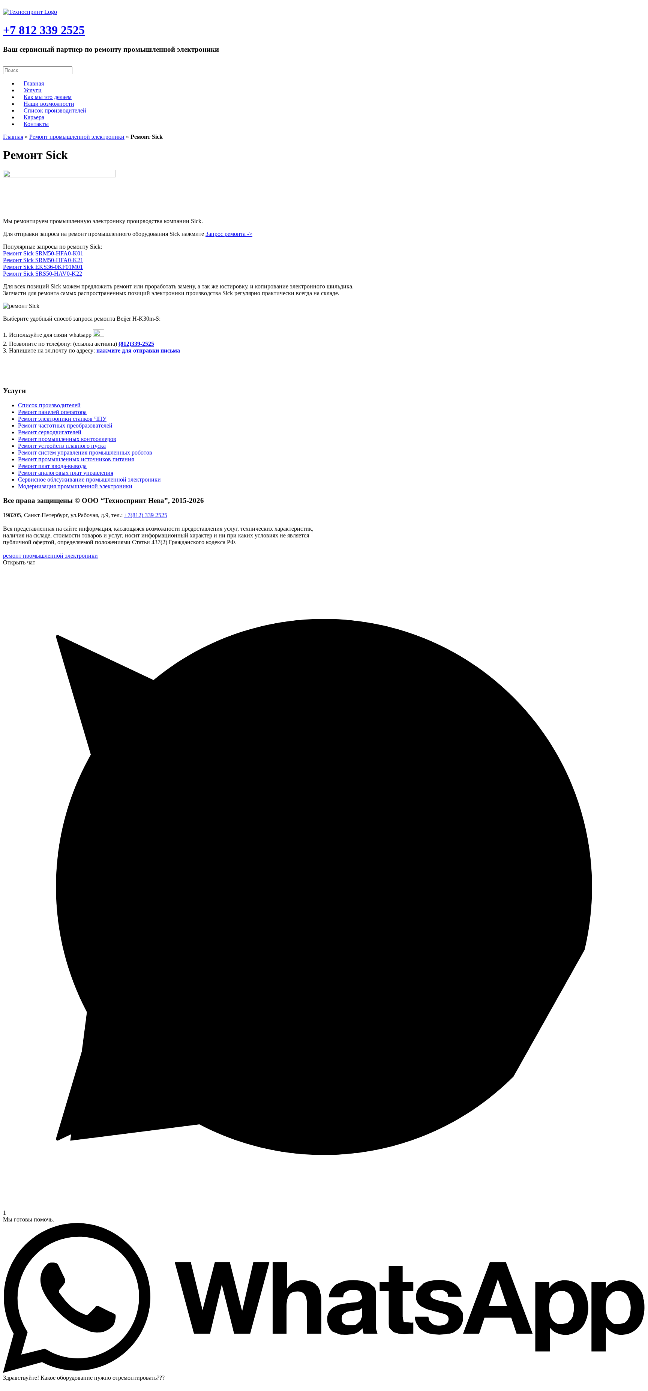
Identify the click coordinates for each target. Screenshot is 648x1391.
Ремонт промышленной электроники (76, 137)
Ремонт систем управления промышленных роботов (85, 452)
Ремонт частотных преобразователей (65, 425)
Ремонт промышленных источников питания (76, 459)
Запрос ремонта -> (229, 234)
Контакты (36, 124)
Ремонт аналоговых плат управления (65, 473)
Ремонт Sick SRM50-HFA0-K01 (43, 253)
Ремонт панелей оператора (52, 412)
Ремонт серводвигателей (49, 432)
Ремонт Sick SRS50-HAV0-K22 (42, 273)
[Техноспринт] (30, 12)
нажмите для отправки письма (138, 350)
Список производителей (55, 110)
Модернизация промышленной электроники (75, 486)
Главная (13, 137)
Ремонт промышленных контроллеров (67, 439)
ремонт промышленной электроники (50, 555)
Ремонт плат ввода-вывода (52, 466)
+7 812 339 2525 (44, 30)
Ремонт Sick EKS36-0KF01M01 (43, 267)
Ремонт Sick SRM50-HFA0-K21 (43, 260)
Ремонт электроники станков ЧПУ (62, 419)
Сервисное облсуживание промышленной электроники (89, 479)
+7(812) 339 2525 (145, 515)
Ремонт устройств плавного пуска (62, 446)
